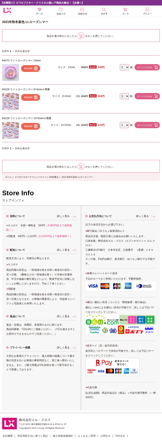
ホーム (8, 177)
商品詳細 (28, 68)
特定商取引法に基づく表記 (33, 436)
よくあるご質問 (87, 436)
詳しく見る (63, 216)
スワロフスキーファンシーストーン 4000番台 (36, 177)
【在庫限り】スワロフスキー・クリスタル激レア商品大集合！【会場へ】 (42, 2)
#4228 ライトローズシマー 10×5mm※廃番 (26, 118)
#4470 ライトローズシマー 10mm (21, 60)
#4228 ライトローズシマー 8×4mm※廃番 (26, 89)
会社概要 (8, 436)
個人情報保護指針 (63, 436)
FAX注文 (120, 436)
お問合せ (105, 436)
